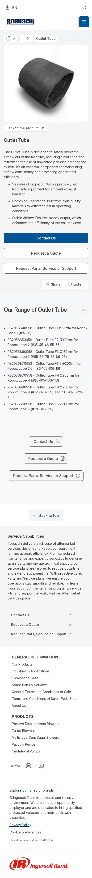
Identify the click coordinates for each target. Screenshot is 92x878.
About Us (19, 705)
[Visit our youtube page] (41, 765)
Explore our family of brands (31, 790)
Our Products (22, 664)
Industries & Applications (31, 671)
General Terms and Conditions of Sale (41, 692)
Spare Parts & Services (30, 685)
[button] (46, 310)
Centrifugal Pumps (26, 751)
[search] (84, 7)
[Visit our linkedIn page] (28, 765)
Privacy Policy (20, 825)
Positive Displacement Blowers (35, 724)
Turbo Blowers (23, 731)
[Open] (84, 21)
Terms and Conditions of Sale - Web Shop (45, 699)
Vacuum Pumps (23, 744)
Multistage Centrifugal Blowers (35, 737)
